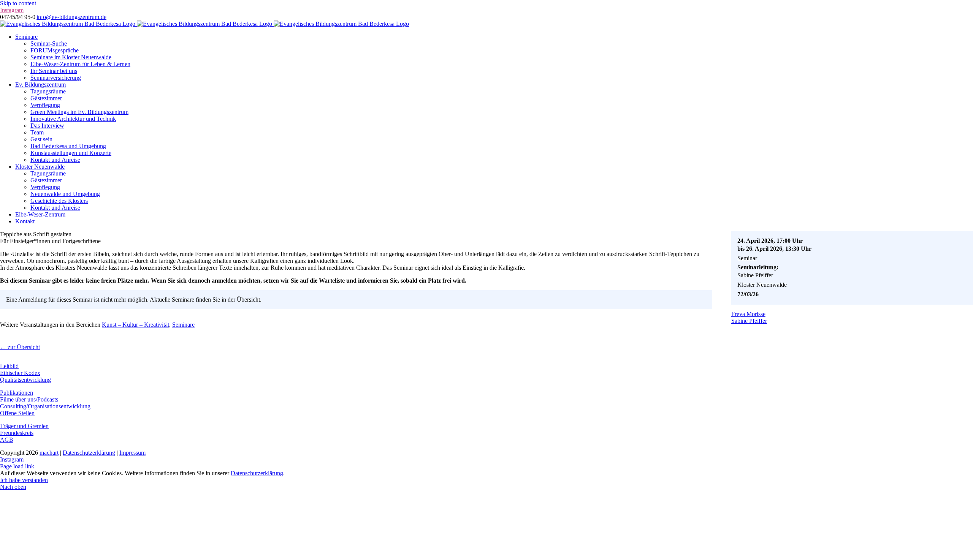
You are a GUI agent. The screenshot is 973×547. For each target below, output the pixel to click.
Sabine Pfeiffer (749, 321)
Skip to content (18, 3)
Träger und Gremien (24, 426)
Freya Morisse (748, 314)
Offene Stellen (17, 413)
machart (49, 452)
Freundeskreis (16, 433)
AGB (6, 439)
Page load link (17, 466)
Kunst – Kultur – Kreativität (135, 324)
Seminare (183, 324)
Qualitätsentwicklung (25, 379)
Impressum (132, 452)
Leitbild (9, 366)
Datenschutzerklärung (89, 452)
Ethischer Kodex (20, 373)
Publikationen (16, 392)
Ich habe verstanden (24, 480)
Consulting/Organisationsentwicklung (45, 406)
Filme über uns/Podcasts (29, 399)
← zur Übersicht (20, 347)
